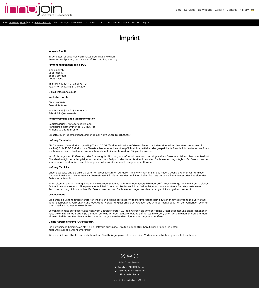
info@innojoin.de (17, 22)
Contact (232, 9)
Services (189, 9)
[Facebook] (136, 256)
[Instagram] (123, 256)
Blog (178, 9)
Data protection (128, 280)
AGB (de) (141, 280)
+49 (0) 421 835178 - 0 (133, 270)
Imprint (117, 280)
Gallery (219, 9)
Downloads (205, 9)
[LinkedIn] (129, 256)
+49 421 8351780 (43, 22)
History (244, 9)
